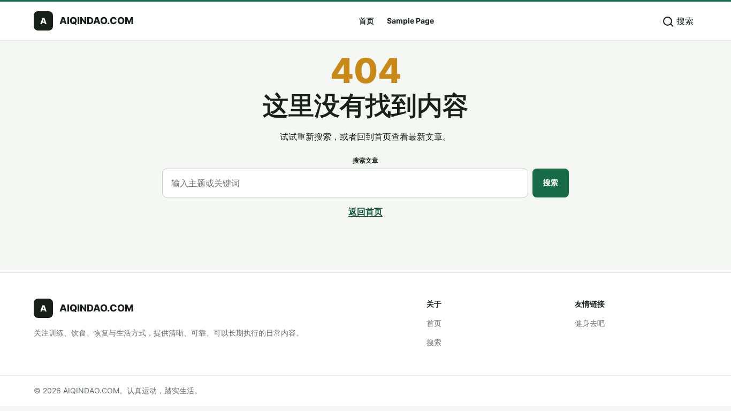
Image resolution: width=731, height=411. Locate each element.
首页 (366, 20)
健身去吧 (590, 323)
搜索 (550, 182)
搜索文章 (365, 160)
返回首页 (365, 211)
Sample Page (410, 20)
